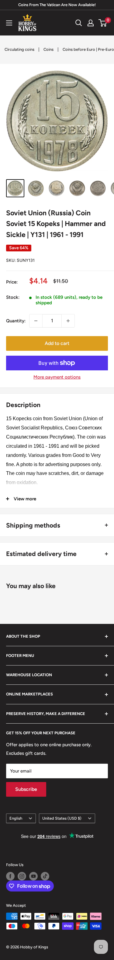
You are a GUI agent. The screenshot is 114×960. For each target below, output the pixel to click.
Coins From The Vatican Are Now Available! (57, 4)
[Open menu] (9, 22)
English (15, 818)
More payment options (57, 377)
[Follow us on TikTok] (45, 876)
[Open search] (78, 23)
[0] (103, 23)
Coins (48, 49)
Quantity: (16, 321)
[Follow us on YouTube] (33, 876)
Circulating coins (19, 49)
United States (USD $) (61, 818)
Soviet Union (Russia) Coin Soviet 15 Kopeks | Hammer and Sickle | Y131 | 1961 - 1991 (56, 224)
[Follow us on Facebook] (10, 876)
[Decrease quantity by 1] (35, 320)
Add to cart (57, 343)
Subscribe (26, 789)
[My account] (91, 23)
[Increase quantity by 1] (68, 320)
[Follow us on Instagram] (22, 876)
